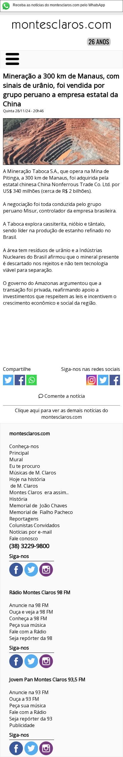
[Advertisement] (61, 334)
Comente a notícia (64, 396)
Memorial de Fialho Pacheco (41, 512)
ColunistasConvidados (34, 525)
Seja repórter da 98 (30, 638)
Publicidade (22, 725)
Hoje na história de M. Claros (27, 482)
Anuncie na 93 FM (29, 692)
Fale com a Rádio (27, 631)
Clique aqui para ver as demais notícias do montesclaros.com (61, 413)
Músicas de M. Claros (32, 472)
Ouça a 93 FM (24, 699)
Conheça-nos (24, 446)
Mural (16, 459)
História (18, 499)
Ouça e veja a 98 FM (31, 612)
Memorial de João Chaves (38, 505)
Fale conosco (23, 538)
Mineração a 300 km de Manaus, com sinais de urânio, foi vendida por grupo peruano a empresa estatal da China (61, 89)
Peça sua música (27, 625)
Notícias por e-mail (30, 532)
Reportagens (24, 518)
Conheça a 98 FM (28, 618)
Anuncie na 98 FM (29, 605)
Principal (19, 453)
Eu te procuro (24, 466)
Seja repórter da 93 (30, 718)
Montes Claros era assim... (39, 492)
